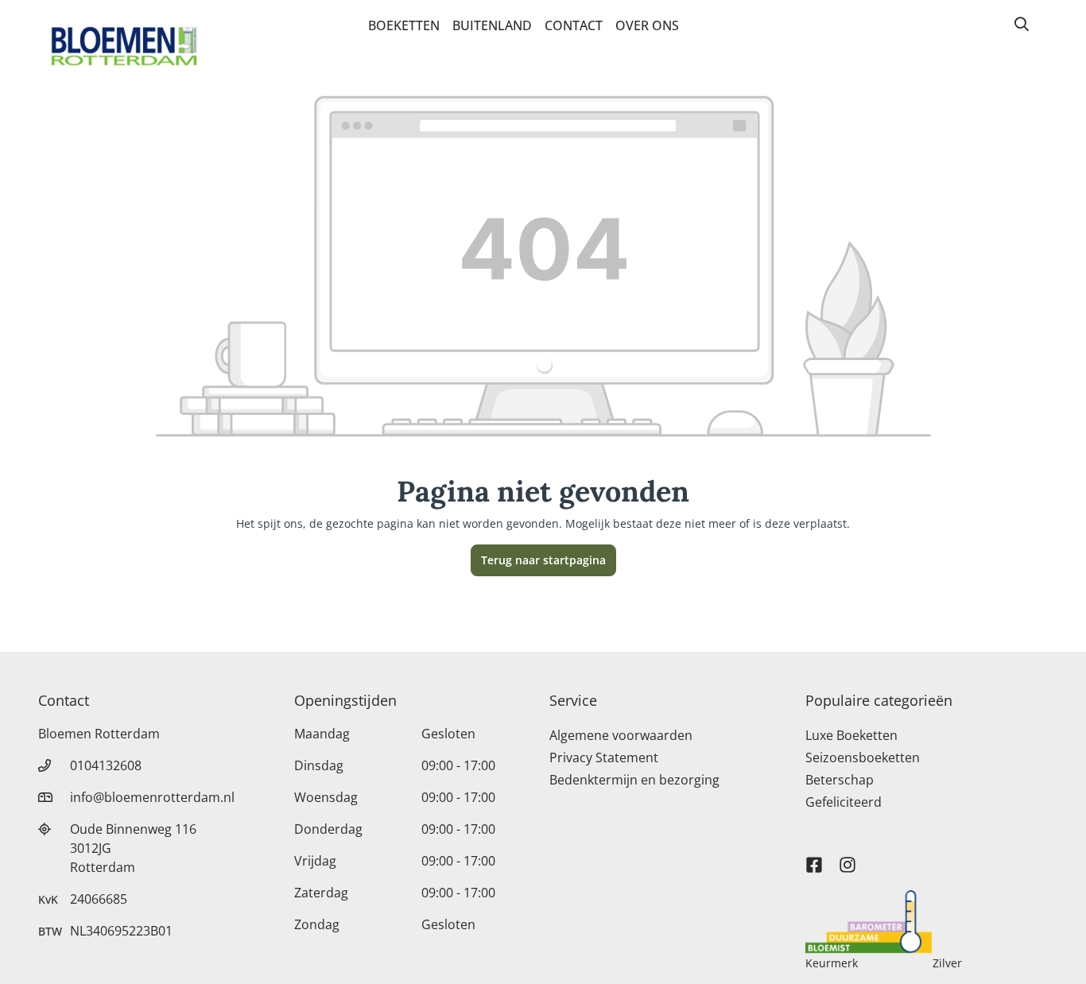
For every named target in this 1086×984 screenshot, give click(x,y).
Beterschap (839, 779)
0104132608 (106, 765)
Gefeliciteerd (843, 802)
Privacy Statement (603, 757)
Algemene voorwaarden (620, 735)
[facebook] (814, 857)
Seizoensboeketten (862, 757)
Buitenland (492, 25)
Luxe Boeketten (851, 735)
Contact (574, 25)
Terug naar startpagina (543, 560)
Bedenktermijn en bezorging (634, 779)
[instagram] (847, 857)
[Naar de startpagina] (124, 46)
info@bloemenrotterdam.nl (152, 797)
